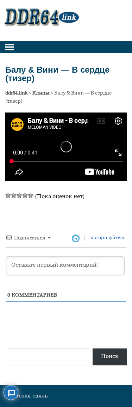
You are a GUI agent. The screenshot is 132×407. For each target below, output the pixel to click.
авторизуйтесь (108, 238)
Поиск (110, 356)
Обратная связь (26, 396)
